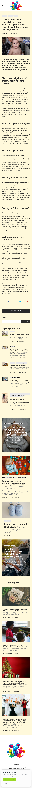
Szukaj (4, 318)
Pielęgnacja (12, 423)
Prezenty (16, 15)
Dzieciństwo (13, 395)
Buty (5, 521)
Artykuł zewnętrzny (15, 377)
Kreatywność (21, 395)
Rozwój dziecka (22, 477)
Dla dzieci (12, 331)
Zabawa (20, 396)
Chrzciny (4, 15)
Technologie (20, 423)
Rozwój (15, 477)
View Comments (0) (16, 310)
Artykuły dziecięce (14, 394)
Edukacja (9, 477)
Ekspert (6, 423)
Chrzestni (10, 15)
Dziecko (4, 477)
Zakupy (12, 545)
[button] (2, 6)
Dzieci (27, 394)
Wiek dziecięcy (14, 396)
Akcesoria (7, 545)
